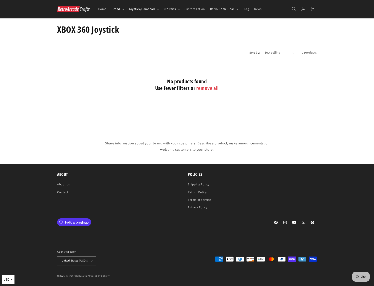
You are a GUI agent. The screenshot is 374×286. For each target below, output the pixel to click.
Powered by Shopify (98, 276)
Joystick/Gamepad (142, 9)
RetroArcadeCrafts (76, 276)
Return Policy (197, 192)
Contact (62, 192)
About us (63, 184)
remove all (207, 88)
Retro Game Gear (222, 9)
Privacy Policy (197, 207)
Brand (116, 9)
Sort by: (254, 53)
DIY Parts (169, 9)
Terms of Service (199, 200)
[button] (117, 9)
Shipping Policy (199, 184)
